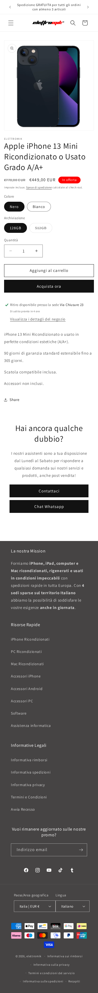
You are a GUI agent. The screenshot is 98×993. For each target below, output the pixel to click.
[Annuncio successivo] (88, 7)
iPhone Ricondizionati (30, 639)
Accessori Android (26, 688)
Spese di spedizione (39, 187)
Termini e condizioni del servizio (51, 973)
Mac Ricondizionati (27, 663)
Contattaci (49, 490)
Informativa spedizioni (30, 772)
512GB (43, 229)
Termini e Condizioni (29, 797)
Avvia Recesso (23, 809)
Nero (14, 206)
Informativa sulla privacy (51, 965)
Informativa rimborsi (29, 759)
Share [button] (15, 399)
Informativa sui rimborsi (65, 956)
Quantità (11, 240)
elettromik (33, 956)
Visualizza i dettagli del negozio (38, 319)
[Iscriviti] (81, 849)
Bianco (39, 206)
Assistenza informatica (31, 725)
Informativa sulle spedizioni (43, 981)
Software (19, 713)
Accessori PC (22, 700)
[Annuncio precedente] (10, 7)
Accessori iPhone (26, 676)
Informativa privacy (28, 784)
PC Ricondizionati (26, 651)
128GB (15, 227)
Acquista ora (49, 286)
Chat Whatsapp (49, 506)
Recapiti (74, 981)
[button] (11, 23)
